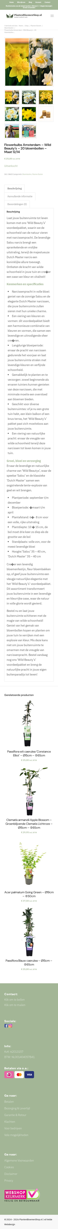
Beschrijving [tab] (14, 188)
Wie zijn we (21, 2)
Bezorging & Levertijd (17, 1108)
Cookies (9, 1167)
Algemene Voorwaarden (19, 1160)
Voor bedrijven (13, 1128)
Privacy (8, 1180)
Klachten (9, 1122)
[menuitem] (11, 2)
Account (38, 2)
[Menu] (52, 15)
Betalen (9, 1102)
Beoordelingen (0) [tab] (17, 204)
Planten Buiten (37, 174)
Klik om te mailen (14, 1005)
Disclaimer (10, 1174)
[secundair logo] (24, 16)
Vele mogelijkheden (16, 1135)
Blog (30, 2)
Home (11, 2)
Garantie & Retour (15, 1115)
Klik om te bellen (14, 1000)
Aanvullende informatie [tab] (19, 196)
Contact (47, 2)
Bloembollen (27, 174)
